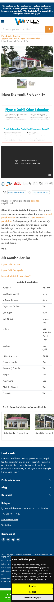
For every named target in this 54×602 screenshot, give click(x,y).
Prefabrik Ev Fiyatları (10, 36)
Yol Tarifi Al (6, 525)
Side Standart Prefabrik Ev (16, 433)
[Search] (49, 29)
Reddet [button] (32, 592)
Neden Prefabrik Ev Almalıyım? (16, 276)
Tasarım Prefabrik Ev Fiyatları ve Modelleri (20, 38)
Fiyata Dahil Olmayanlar (12, 270)
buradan (35, 200)
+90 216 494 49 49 (10, 514)
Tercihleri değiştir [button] (32, 597)
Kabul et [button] (32, 586)
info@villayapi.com (9, 519)
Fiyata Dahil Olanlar (10, 264)
